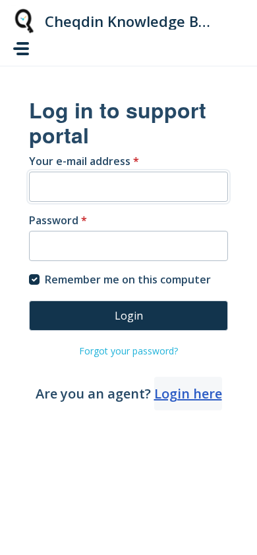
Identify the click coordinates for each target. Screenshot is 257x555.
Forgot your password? (128, 351)
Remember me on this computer (128, 279)
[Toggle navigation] (21, 48)
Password (58, 220)
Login (129, 315)
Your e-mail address (84, 161)
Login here (188, 393)
